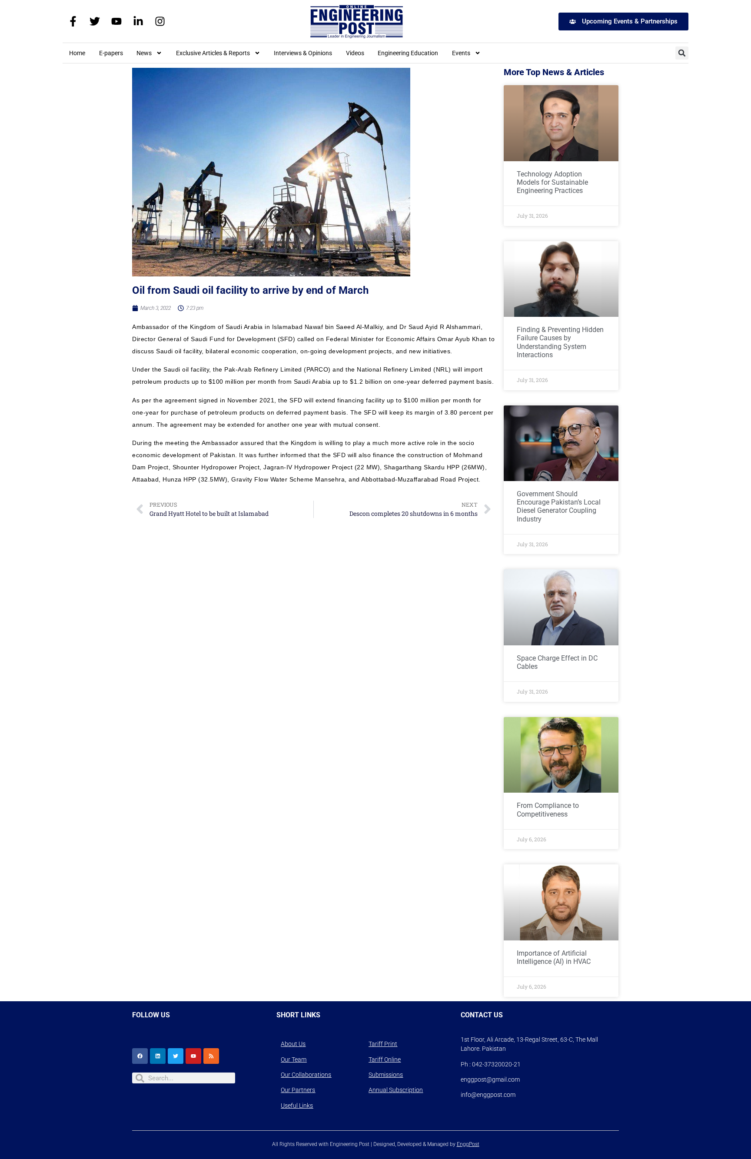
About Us (293, 1043)
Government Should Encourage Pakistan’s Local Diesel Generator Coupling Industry (559, 506)
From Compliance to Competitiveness (548, 809)
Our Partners (298, 1089)
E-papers (111, 53)
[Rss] (211, 1056)
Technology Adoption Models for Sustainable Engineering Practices (552, 182)
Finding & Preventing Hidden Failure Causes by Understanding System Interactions (560, 342)
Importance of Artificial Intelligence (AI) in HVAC (554, 957)
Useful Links (297, 1105)
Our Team (293, 1059)
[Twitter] (94, 21)
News (144, 53)
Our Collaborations (306, 1074)
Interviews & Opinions (303, 53)
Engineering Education (408, 53)
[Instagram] (160, 21)
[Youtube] (116, 21)
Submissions (386, 1074)
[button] (681, 53)
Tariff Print (383, 1043)
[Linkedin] (158, 1056)
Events (461, 53)
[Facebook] (140, 1056)
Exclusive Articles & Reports (213, 53)
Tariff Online (385, 1059)
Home (77, 53)
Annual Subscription (396, 1089)
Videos (355, 53)
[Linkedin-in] (138, 21)
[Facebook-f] (73, 21)
